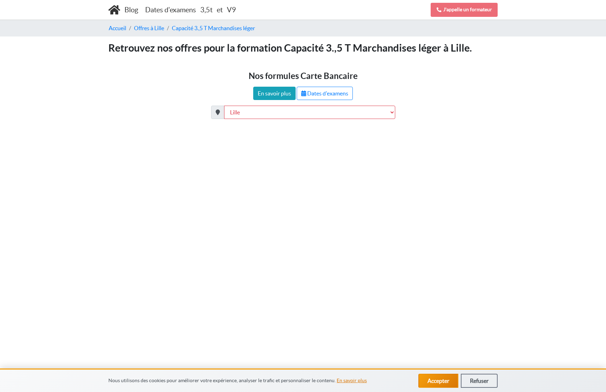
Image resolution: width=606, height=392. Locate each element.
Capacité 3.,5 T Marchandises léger (213, 28)
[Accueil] (114, 10)
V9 (231, 10)
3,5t (206, 10)
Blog (132, 10)
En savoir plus (352, 380)
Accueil (117, 28)
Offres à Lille (149, 28)
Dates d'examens (327, 93)
